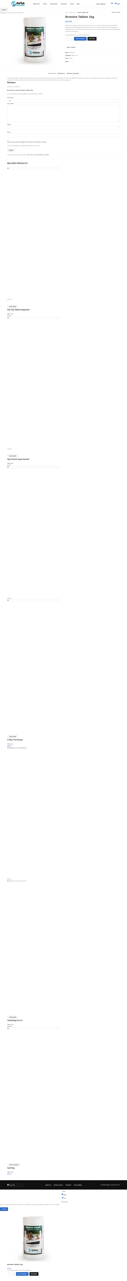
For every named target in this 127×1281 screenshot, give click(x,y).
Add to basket (80, 39)
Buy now (34, 1274)
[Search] (108, 4)
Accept (4, 1209)
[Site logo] (18, 4)
